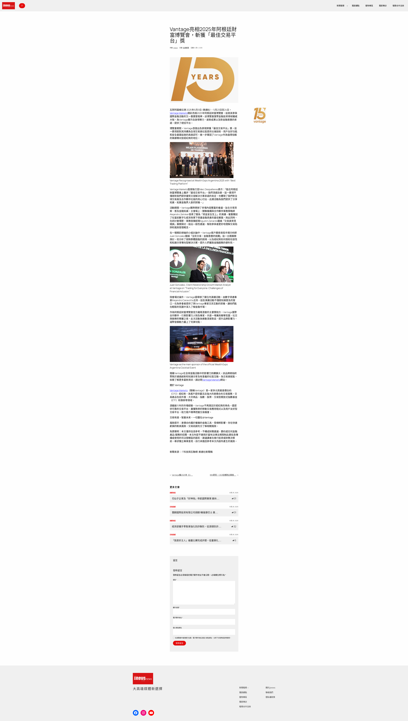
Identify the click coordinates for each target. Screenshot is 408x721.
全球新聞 (186, 48)
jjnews (175, 48)
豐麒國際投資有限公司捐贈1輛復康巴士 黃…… (195, 512)
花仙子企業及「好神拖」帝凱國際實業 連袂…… (196, 498)
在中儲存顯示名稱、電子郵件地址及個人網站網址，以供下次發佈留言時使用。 (203, 638)
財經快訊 (173, 493)
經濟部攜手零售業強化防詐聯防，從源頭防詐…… (196, 526)
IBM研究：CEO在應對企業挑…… (223, 475)
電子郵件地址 (178, 618)
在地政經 (173, 507)
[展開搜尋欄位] (22, 5)
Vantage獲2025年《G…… (182, 475)
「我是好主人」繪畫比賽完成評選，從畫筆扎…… (196, 540)
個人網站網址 (177, 628)
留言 (175, 580)
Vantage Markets (179, 113)
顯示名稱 (176, 607)
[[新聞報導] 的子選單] (347, 5)
